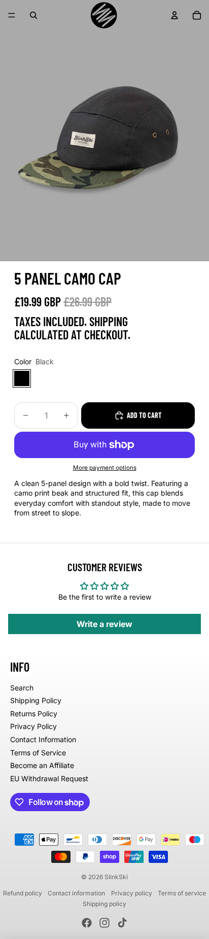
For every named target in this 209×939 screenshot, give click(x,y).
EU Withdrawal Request (49, 778)
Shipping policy (104, 904)
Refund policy (22, 893)
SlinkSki (116, 877)
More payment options (104, 467)
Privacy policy (131, 893)
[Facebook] (87, 923)
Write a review (104, 624)
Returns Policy (33, 713)
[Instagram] (104, 923)
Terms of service (182, 893)
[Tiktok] (122, 923)
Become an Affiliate (42, 765)
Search (21, 687)
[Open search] (33, 15)
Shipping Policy (35, 700)
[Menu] (11, 15)
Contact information (76, 893)
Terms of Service (38, 752)
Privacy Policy (33, 726)
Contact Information (43, 739)
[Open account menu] (174, 15)
